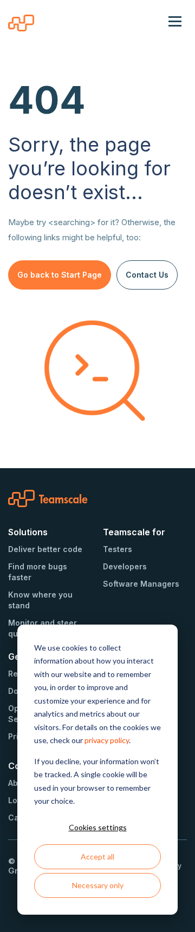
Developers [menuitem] (125, 566)
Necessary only (97, 885)
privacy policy (106, 740)
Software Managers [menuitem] (141, 583)
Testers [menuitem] (117, 549)
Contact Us (147, 274)
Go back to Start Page (59, 274)
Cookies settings (98, 827)
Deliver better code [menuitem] (45, 549)
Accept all (97, 856)
